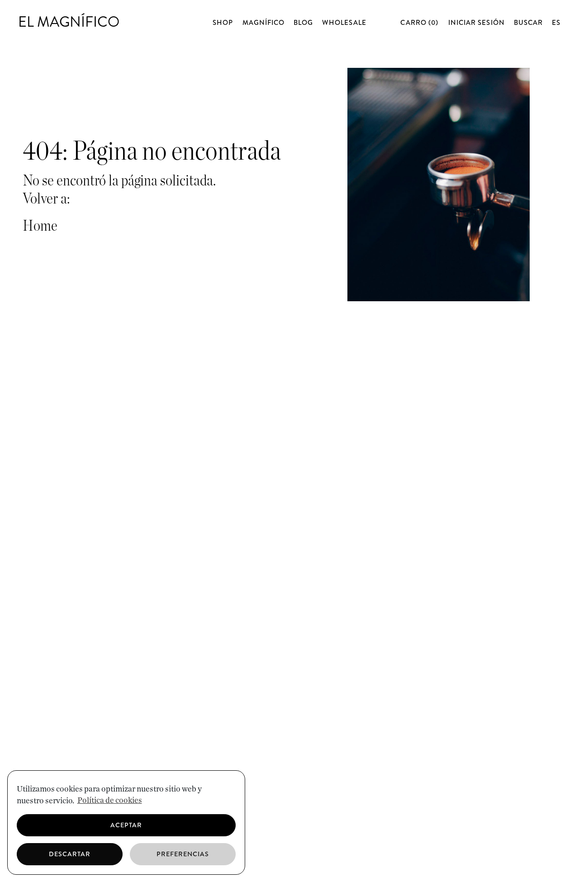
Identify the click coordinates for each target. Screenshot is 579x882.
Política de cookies (109, 801)
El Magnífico (68, 21)
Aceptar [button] (126, 825)
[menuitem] (556, 23)
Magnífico (263, 23)
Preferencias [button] (183, 853)
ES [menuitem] (556, 23)
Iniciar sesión (476, 23)
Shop (223, 23)
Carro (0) (420, 23)
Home (40, 226)
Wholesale (344, 23)
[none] (556, 23)
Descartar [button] (69, 853)
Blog (303, 23)
